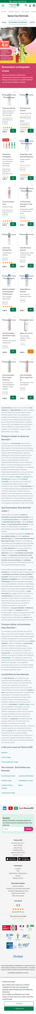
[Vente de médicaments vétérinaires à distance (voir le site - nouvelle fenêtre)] (9, 937)
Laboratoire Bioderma (26, 776)
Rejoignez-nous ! (18, 855)
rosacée (9, 731)
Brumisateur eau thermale (18, 22)
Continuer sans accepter (8, 981)
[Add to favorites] (14, 92)
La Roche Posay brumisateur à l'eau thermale (26, 204)
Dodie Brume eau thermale (25, 249)
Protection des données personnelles (18, 888)
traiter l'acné (25, 529)
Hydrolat (4, 753)
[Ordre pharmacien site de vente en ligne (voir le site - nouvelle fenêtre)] (30, 928)
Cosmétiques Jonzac (25, 780)
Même (20, 785)
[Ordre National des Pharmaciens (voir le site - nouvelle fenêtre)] (18, 936)
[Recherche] (26, 5)
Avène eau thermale (8, 108)
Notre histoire (18, 845)
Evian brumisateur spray (8, 203)
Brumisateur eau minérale (25, 109)
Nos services (18, 848)
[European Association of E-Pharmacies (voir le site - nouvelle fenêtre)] (24, 945)
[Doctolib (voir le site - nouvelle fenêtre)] (18, 956)
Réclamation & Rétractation (18, 873)
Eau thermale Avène (8, 776)
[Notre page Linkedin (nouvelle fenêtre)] (5, 808)
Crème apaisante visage (9, 762)
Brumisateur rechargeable (6, 155)
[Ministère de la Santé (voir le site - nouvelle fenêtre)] (22, 928)
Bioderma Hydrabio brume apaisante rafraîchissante (8, 291)
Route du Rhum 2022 (18, 852)
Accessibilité (11, 973)
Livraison (18, 868)
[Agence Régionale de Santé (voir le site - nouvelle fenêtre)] (26, 937)
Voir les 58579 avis (18, 912)
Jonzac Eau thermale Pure (6, 249)
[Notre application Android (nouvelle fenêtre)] (24, 859)
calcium (25, 519)
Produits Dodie (6, 780)
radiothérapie (5, 581)
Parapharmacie (18, 850)
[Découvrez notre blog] (26, 808)
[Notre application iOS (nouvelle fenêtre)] (11, 859)
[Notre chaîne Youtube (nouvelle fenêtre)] (10, 808)
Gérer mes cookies (18, 896)
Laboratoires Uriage (8, 793)
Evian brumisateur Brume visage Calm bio (26, 377)
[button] (3, 5)
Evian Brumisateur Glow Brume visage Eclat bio (8, 335)
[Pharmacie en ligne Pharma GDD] (14, 5)
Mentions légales (18, 886)
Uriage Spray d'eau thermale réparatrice (26, 155)
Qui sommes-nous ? (18, 843)
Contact (18, 876)
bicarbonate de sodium (10, 519)
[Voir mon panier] (33, 5)
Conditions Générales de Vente (18, 891)
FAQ (18, 871)
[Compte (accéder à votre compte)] (30, 5)
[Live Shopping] (16, 808)
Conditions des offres (18, 893)
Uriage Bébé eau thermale (25, 290)
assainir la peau (24, 704)
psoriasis (26, 477)
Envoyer (28, 829)
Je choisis (19, 1003)
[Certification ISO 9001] (9, 927)
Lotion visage (6, 757)
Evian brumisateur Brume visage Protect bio (8, 377)
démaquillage (5, 658)
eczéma (18, 477)
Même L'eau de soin (26, 333)
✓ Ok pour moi (19, 1008)
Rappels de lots (18, 878)
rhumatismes (5, 479)
